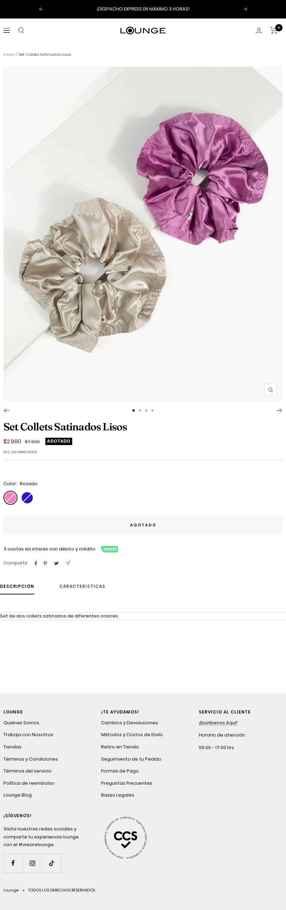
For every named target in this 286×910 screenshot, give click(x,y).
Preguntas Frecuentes (126, 783)
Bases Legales (117, 795)
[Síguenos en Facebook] (13, 863)
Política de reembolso (28, 783)
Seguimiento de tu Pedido (131, 759)
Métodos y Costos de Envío (132, 734)
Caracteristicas (82, 586)
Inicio (8, 54)
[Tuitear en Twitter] (56, 563)
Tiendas (12, 746)
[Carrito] (274, 30)
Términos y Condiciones (30, 759)
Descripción (17, 586)
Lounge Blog (17, 795)
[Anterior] (6, 410)
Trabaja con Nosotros (28, 734)
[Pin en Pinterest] (45, 563)
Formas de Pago (120, 771)
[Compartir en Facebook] (36, 563)
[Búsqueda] (21, 30)
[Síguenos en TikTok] (51, 863)
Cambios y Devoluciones (129, 722)
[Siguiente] (280, 410)
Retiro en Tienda (120, 746)
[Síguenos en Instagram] (32, 863)
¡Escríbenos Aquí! (218, 722)
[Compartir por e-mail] (68, 563)
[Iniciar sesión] (259, 31)
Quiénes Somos (21, 722)
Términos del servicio (27, 771)
